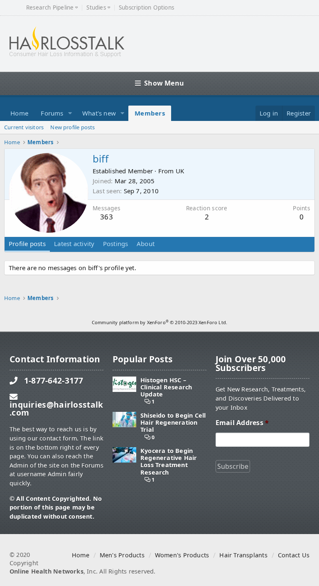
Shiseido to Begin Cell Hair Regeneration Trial (173, 422)
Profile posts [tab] (27, 243)
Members (150, 113)
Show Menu (164, 83)
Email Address (242, 423)
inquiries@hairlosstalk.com (56, 408)
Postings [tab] (115, 243)
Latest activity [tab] (74, 243)
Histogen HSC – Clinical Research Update (166, 387)
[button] (70, 113)
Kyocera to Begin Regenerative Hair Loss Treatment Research (168, 461)
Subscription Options (146, 7)
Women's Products (182, 555)
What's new (99, 113)
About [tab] (146, 243)
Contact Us (293, 555)
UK (180, 171)
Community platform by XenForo (159, 322)
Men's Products (122, 555)
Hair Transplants (243, 555)
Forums (52, 113)
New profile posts (72, 127)
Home (19, 113)
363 (106, 217)
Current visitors (24, 127)
